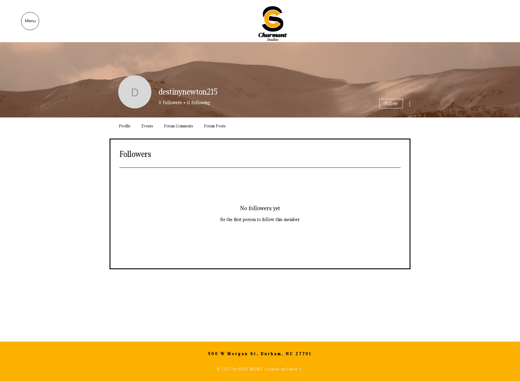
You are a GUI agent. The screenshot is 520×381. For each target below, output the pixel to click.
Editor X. (294, 369)
